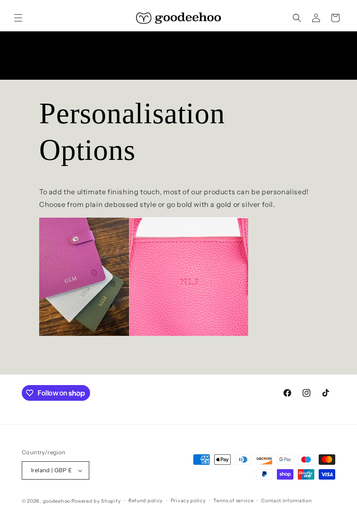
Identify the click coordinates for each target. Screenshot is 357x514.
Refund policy (145, 500)
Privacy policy (188, 500)
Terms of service (233, 500)
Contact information (286, 500)
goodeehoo (56, 501)
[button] (18, 17)
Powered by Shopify (96, 501)
